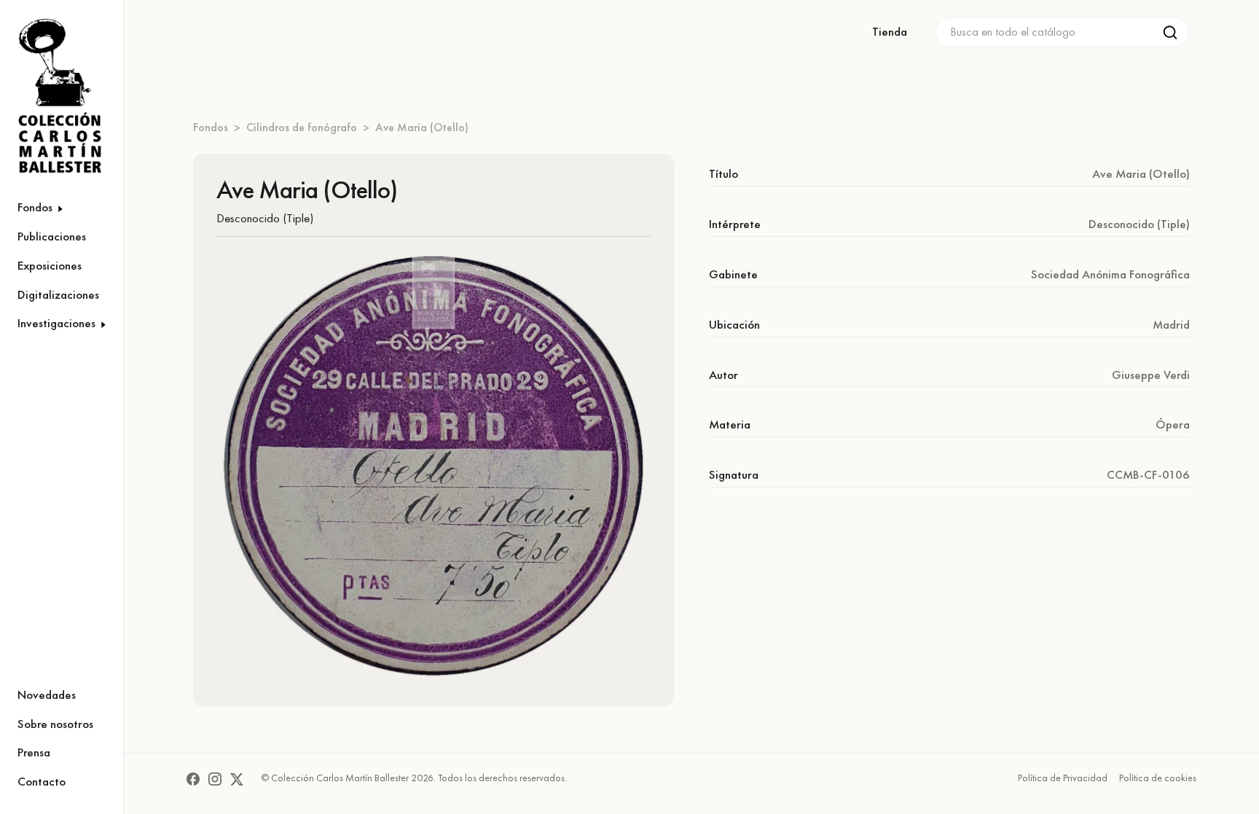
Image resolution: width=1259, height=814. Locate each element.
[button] (61, 207)
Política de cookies (1157, 777)
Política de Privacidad (1062, 777)
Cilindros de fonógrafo (301, 127)
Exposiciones (49, 265)
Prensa (33, 752)
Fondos (210, 127)
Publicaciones (51, 236)
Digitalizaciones (58, 294)
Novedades (46, 694)
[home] (52, 96)
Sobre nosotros (55, 724)
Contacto (41, 781)
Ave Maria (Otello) (421, 127)
